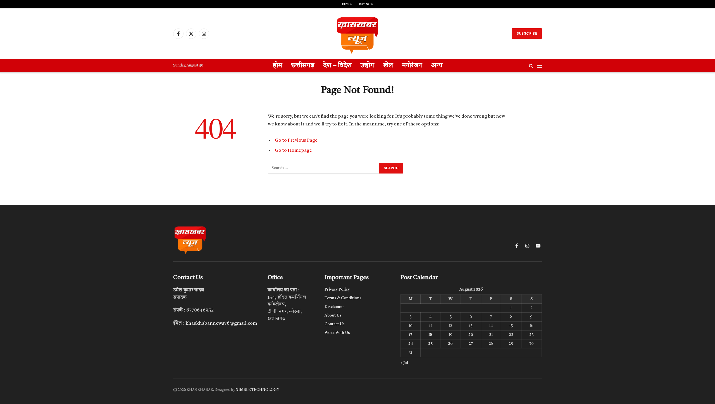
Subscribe (527, 33)
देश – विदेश (337, 65)
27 (471, 344)
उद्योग (367, 65)
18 (430, 335)
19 (450, 335)
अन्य (436, 65)
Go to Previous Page (296, 140)
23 (531, 335)
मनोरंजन (412, 65)
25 (430, 344)
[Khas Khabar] (357, 33)
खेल (388, 65)
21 (491, 335)
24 (410, 344)
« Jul (404, 363)
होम (277, 65)
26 (450, 344)
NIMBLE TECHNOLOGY (257, 390)
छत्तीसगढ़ (302, 65)
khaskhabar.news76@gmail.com (221, 323)
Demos (347, 4)
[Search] (531, 66)
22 (511, 335)
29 (511, 344)
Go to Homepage (293, 150)
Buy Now (366, 4)
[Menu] (539, 66)
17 (410, 335)
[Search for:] (324, 168)
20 (470, 335)
